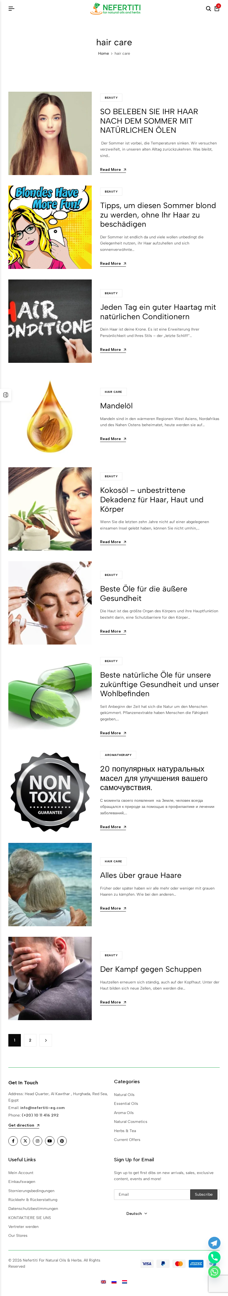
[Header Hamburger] (11, 9)
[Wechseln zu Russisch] (114, 1281)
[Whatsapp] (214, 1272)
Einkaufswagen (21, 1181)
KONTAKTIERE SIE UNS (29, 1217)
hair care (113, 392)
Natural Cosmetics (130, 1121)
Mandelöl (116, 405)
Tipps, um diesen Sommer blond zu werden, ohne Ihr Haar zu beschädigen (158, 215)
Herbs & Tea (125, 1130)
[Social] (13, 1141)
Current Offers (127, 1139)
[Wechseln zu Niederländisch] (124, 1281)
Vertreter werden (23, 1226)
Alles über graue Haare (141, 875)
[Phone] (214, 1257)
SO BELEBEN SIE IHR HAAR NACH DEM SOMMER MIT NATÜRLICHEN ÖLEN (149, 121)
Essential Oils (126, 1103)
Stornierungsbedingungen (31, 1190)
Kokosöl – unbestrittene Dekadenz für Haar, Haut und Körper (152, 499)
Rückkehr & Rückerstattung (32, 1199)
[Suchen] (208, 8)
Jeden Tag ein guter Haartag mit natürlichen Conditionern (158, 311)
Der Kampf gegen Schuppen (151, 969)
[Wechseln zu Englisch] (103, 1281)
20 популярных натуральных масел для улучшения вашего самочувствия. (154, 778)
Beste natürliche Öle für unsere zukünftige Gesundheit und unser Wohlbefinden (159, 684)
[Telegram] (214, 1243)
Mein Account (20, 1172)
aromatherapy (118, 755)
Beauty (111, 97)
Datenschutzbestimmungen (33, 1208)
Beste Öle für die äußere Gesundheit (143, 593)
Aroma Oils (124, 1112)
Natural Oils (124, 1094)
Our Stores (18, 1235)
